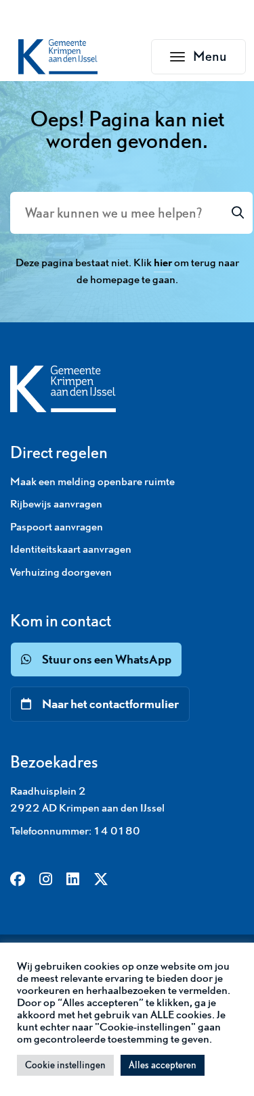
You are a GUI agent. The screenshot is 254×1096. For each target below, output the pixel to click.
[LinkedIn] (72, 880)
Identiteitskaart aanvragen (70, 549)
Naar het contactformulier (110, 704)
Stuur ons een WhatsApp (106, 659)
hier (163, 262)
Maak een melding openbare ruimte (92, 481)
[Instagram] (45, 880)
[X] (100, 880)
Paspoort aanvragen (56, 526)
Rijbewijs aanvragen (56, 503)
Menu (219, 60)
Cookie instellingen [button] (65, 1065)
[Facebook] (17, 880)
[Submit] (238, 213)
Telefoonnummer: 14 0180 (75, 830)
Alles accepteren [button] (162, 1065)
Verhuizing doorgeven (61, 572)
